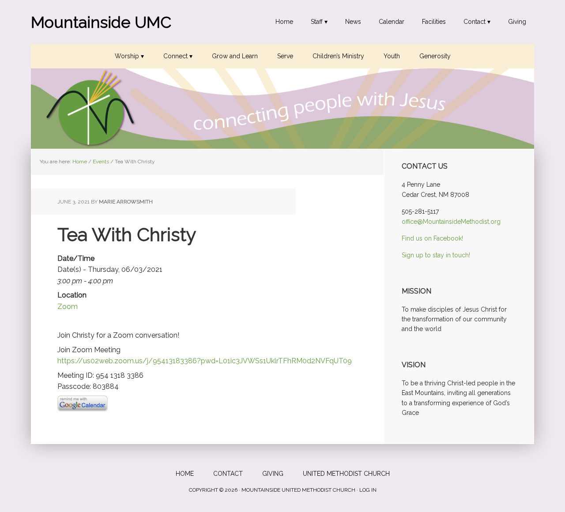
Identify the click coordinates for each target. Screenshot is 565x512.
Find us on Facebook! (432, 238)
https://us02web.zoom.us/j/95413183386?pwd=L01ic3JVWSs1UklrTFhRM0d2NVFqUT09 (204, 361)
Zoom (67, 306)
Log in (368, 490)
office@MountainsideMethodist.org (451, 221)
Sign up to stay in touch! (436, 255)
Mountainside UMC (101, 22)
